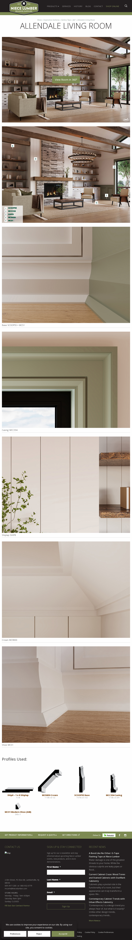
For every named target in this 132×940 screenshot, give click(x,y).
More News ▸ (94, 920)
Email (51, 892)
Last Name (53, 879)
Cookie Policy (90, 932)
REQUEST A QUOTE (46, 835)
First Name (54, 867)
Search (126, 7)
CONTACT (98, 6)
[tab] (53, 6)
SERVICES (66, 6)
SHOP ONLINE (112, 6)
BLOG (88, 6)
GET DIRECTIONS (69, 835)
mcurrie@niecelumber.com (16, 888)
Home (39, 20)
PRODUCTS (52, 6)
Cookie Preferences (106, 932)
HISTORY (78, 6)
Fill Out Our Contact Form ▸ (17, 905)
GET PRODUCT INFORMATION (18, 835)
